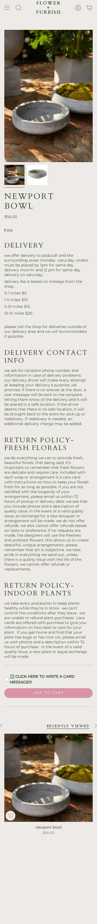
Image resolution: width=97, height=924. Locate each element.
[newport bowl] (48, 778)
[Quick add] (10, 815)
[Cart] (89, 8)
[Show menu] (7, 8)
